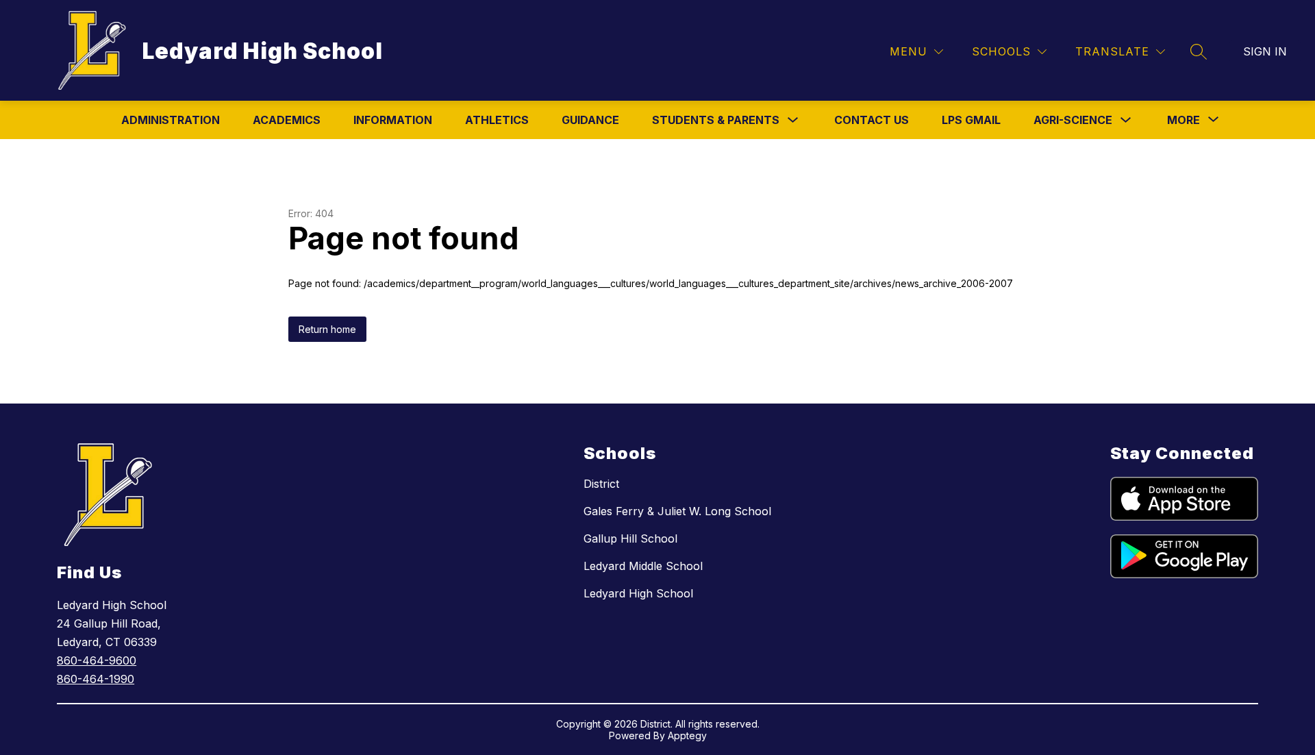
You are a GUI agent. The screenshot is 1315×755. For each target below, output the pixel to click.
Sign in (1265, 51)
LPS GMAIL (971, 120)
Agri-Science (1073, 120)
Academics (287, 120)
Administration (170, 120)
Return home (327, 329)
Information (392, 120)
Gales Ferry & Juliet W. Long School (677, 511)
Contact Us (871, 120)
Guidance (590, 120)
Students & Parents (715, 120)
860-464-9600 (96, 660)
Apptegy (687, 735)
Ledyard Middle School (643, 566)
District (601, 484)
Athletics (497, 120)
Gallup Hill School (630, 538)
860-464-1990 (95, 679)
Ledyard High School (638, 593)
